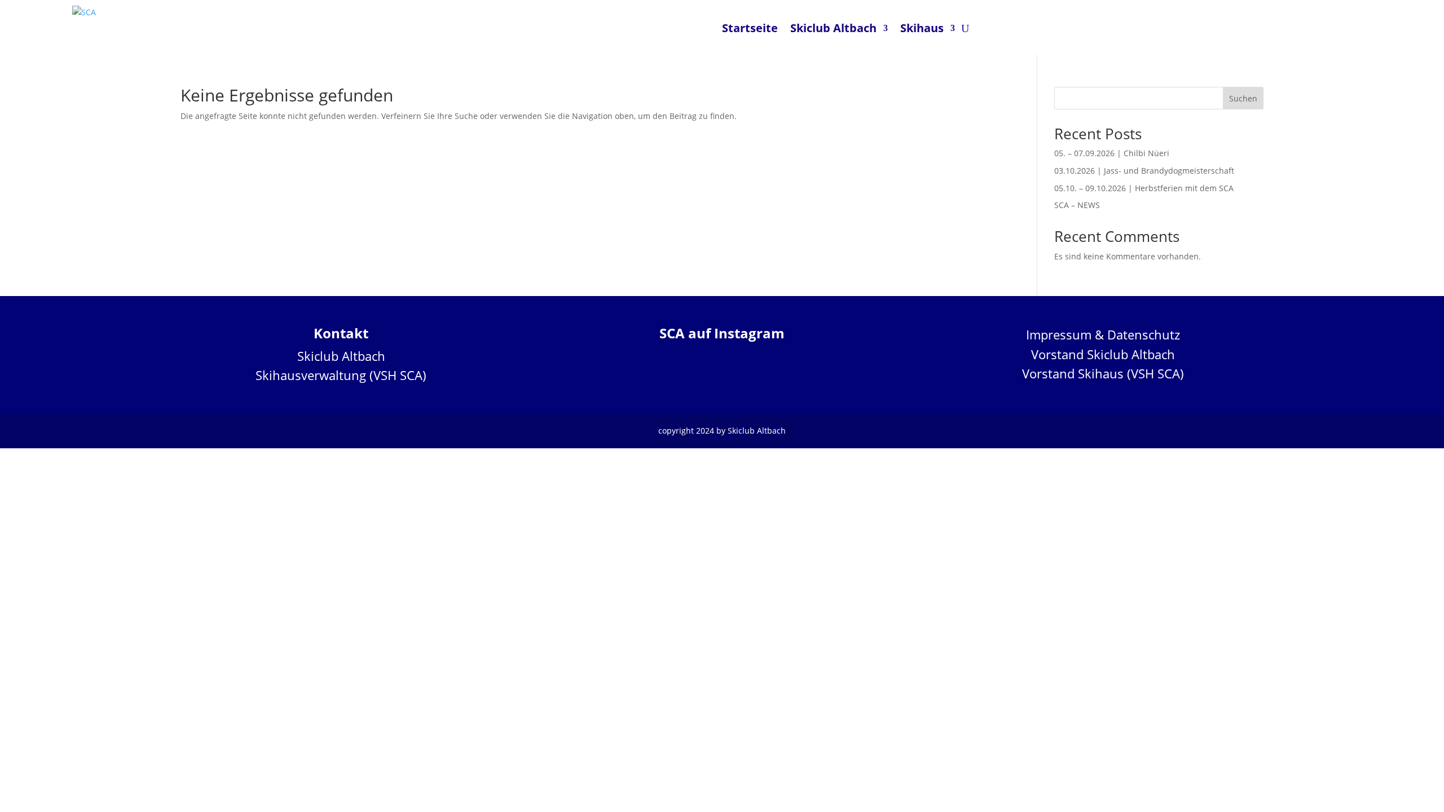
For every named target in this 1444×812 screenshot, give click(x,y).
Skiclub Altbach (833, 28)
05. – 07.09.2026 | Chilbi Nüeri (1111, 153)
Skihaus (922, 28)
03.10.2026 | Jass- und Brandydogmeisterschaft (1144, 170)
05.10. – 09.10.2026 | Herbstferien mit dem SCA (1144, 188)
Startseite (750, 28)
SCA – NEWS (1077, 205)
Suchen (1243, 98)
